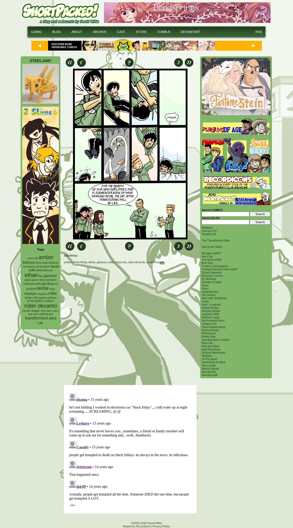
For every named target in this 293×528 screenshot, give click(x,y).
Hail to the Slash (212, 247)
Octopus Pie (209, 323)
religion (49, 301)
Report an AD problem (137, 526)
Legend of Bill (210, 314)
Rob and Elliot (210, 346)
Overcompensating (213, 327)
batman (29, 262)
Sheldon (207, 355)
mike (52, 293)
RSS (258, 32)
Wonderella (209, 372)
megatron (42, 293)
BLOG (56, 32)
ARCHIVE (100, 32)
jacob (46, 283)
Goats (205, 301)
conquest (28, 266)
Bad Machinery (211, 349)
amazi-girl (32, 258)
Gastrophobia (210, 291)
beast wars (42, 262)
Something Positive (214, 362)
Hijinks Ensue (210, 307)
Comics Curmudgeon (215, 266)
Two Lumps (209, 365)
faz (41, 276)
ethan (31, 275)
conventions (42, 266)
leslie (43, 288)
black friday (80, 262)
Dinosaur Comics (212, 275)
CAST (121, 32)
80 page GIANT (211, 253)
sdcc (49, 310)
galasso (50, 275)
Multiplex (207, 227)
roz (43, 310)
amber (46, 257)
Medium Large (211, 317)
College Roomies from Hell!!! (219, 269)
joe (28, 288)
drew (39, 270)
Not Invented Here (213, 320)
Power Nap (209, 336)
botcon (54, 262)
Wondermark (210, 375)
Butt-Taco (207, 263)
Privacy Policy (161, 526)
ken (33, 288)
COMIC (36, 32)
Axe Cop (207, 256)
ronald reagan (31, 310)
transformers (36, 318)
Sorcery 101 (209, 231)
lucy (52, 288)
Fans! (205, 285)
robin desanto (40, 306)
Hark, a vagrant (211, 304)
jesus (54, 283)
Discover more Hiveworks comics (64, 46)
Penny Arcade (210, 330)
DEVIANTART (191, 32)
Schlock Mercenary (213, 352)
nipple (42, 297)
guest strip (38, 280)
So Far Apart (209, 359)
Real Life (207, 343)
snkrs (55, 310)
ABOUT (76, 32)
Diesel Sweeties (212, 272)
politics (39, 301)
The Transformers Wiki (216, 240)
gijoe (28, 280)
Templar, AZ (209, 234)
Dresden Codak (211, 282)
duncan (48, 270)
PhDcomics (209, 333)
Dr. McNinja (209, 279)
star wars (33, 314)
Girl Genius (209, 295)
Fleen (205, 288)
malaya (30, 293)
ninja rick (31, 297)
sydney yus (46, 314)
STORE (141, 32)
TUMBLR (163, 32)
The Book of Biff (211, 259)
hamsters (51, 279)
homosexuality (32, 283)
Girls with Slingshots (214, 298)
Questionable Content (215, 339)
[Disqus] (130, 324)
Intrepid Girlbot (211, 311)
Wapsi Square (210, 368)
